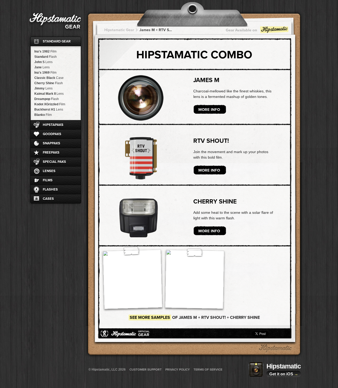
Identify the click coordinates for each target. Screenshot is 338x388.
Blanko (43, 115)
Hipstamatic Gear (119, 30)
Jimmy (43, 88)
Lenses (49, 171)
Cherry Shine (48, 83)
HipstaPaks (53, 125)
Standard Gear (57, 41)
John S (43, 62)
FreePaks (51, 152)
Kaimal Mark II (49, 94)
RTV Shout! (211, 141)
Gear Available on (241, 30)
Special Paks (54, 162)
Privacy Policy (177, 369)
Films (48, 180)
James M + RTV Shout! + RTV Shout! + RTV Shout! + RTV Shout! (155, 30)
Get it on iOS (283, 374)
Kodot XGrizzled (49, 104)
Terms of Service (208, 369)
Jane (42, 67)
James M (206, 80)
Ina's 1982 (45, 51)
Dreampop (46, 99)
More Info (209, 109)
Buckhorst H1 (48, 109)
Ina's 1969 (45, 72)
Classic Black (49, 78)
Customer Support (145, 369)
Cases (48, 199)
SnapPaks (51, 143)
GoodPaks (52, 134)
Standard (45, 57)
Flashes (50, 189)
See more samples (150, 317)
